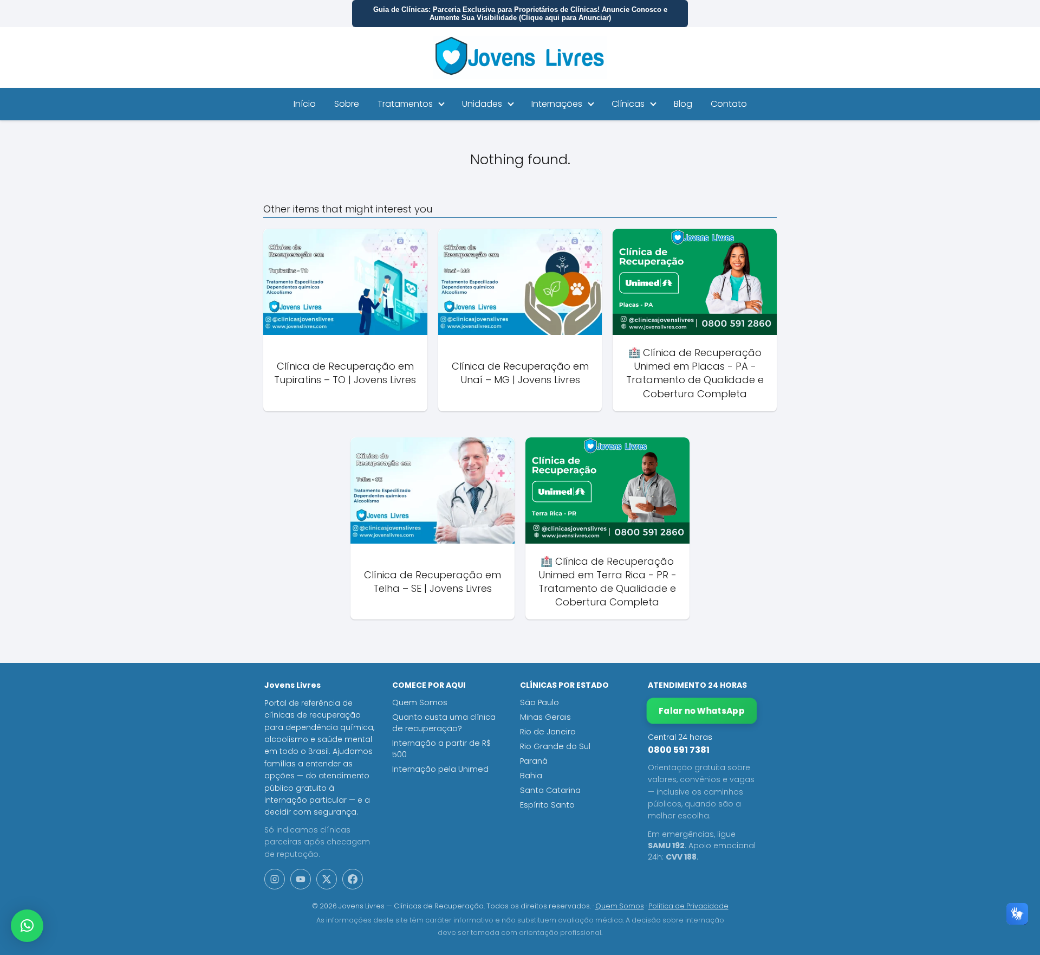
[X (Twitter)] (326, 879)
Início (305, 104)
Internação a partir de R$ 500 (441, 749)
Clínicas (628, 104)
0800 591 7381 (679, 750)
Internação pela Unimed (440, 769)
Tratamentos (405, 104)
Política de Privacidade (688, 906)
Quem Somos (419, 702)
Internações (556, 104)
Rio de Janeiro (548, 731)
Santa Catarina (550, 790)
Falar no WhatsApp (702, 711)
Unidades (482, 104)
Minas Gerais (545, 717)
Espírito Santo (547, 804)
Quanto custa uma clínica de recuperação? (444, 723)
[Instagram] (274, 879)
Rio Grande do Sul (555, 746)
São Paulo (539, 702)
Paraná (534, 761)
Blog (683, 104)
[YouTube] (300, 879)
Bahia (531, 775)
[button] (27, 925)
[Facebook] (352, 879)
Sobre (346, 104)
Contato (729, 104)
